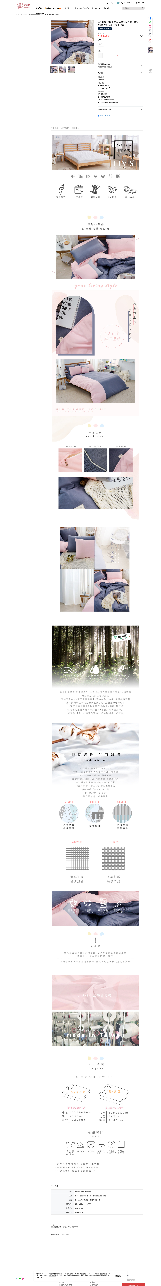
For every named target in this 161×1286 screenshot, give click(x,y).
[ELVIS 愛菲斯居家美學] (24, 5)
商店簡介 (62, 1282)
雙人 (100, 44)
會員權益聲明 (94, 1285)
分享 (101, 115)
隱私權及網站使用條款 (65, 1285)
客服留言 (92, 1282)
